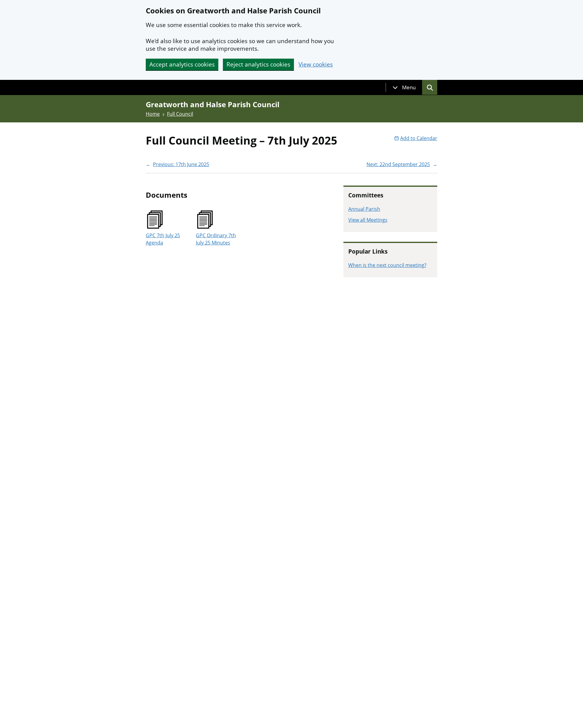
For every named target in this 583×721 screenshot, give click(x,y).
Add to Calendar (418, 138)
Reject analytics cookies (258, 64)
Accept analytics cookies (182, 64)
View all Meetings (367, 220)
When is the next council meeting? (387, 265)
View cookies (315, 64)
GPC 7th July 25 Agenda (163, 239)
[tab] (404, 87)
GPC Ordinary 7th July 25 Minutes (216, 239)
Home (153, 114)
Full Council (180, 114)
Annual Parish (364, 209)
